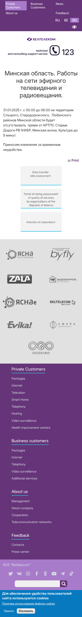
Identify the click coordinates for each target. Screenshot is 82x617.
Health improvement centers (31, 427)
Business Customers (38, 5)
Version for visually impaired (74, 27)
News (59, 3)
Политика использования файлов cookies (28, 603)
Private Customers (13, 5)
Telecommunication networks (32, 522)
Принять (9, 611)
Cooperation (20, 515)
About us (11, 13)
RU (57, 20)
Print (75, 160)
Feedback (62, 13)
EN (74, 20)
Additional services (24, 478)
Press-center (20, 551)
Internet (17, 385)
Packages (18, 378)
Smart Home (20, 399)
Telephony (19, 406)
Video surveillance (24, 420)
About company (22, 508)
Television (18, 392)
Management (21, 501)
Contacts (18, 544)
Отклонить (26, 611)
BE (66, 20)
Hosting (17, 413)
